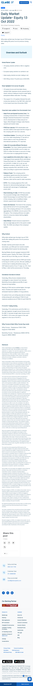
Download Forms (21, 627)
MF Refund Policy (8, 652)
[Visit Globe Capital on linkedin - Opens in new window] (12, 592)
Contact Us (20, 617)
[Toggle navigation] (31, 2)
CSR (18, 635)
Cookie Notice (5, 641)
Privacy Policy (7, 648)
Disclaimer (6, 650)
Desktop (4, 617)
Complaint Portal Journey (8, 625)
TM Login (19, 632)
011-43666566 (12, 574)
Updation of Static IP (7, 634)
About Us (19, 615)
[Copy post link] (4, 547)
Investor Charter (21, 625)
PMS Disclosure (15, 650)
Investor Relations (21, 620)
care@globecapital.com (14, 580)
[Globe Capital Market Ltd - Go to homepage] (7, 2)
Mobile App (4, 615)
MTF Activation (5, 622)
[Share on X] (13, 542)
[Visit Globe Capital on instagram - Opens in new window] (7, 592)
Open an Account (24, 2)
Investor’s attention (22, 622)
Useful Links (20, 630)
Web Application (6, 620)
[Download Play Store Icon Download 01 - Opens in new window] (19, 661)
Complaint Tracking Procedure (6, 628)
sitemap (4, 638)
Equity (3, 7)
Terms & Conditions (18, 648)
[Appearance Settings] (30, 679)
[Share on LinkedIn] (4, 542)
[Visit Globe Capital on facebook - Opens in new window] (3, 592)
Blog (18, 637)
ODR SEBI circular (19, 652)
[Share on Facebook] (9, 542)
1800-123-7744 (12, 567)
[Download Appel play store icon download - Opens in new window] (7, 661)
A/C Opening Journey (7, 631)
